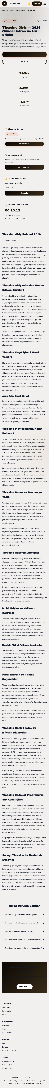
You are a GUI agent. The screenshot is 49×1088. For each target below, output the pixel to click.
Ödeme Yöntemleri (9, 1050)
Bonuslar (5, 1047)
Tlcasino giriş (27, 366)
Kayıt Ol (24, 61)
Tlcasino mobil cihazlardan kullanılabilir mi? (23, 940)
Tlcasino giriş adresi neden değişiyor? (21, 914)
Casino (4, 1029)
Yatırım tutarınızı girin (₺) (14, 183)
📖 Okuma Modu (10, 240)
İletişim (5, 1014)
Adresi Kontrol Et (24, 167)
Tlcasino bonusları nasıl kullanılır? (19, 931)
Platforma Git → (24, 144)
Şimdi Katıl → (24, 987)
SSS (3, 1044)
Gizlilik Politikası (8, 1062)
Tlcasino (12, 3)
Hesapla (24, 193)
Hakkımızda (6, 1011)
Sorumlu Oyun (7, 1068)
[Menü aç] (45, 3)
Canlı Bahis (6, 1026)
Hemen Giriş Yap (24, 54)
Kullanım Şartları (8, 1065)
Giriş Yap (37, 4)
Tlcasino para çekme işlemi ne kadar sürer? (23, 948)
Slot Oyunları (7, 1032)
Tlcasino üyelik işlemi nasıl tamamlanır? (21, 923)
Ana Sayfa (6, 1008)
